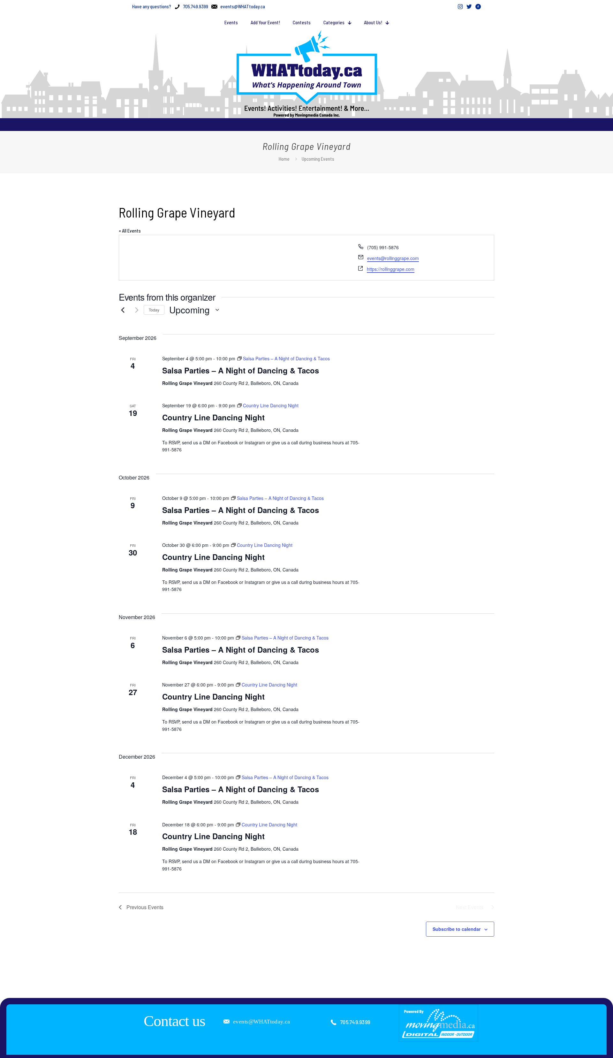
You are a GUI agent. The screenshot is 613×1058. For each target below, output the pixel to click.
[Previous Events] (122, 310)
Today (154, 309)
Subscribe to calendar (457, 929)
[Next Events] (135, 310)
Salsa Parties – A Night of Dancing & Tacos (240, 370)
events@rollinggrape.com (393, 258)
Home (284, 159)
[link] (438, 1023)
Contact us (174, 1020)
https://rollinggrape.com (390, 269)
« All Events (130, 231)
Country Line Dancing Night (213, 417)
